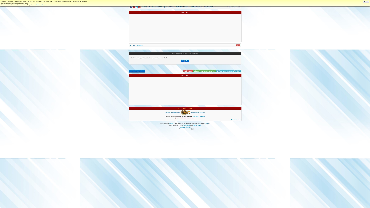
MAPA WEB (147, 7)
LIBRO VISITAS (210, 7)
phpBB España (197, 125)
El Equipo (189, 71)
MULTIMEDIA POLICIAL (182, 7)
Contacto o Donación (232, 7)
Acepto (366, 1)
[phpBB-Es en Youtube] (139, 7)
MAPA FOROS (158, 7)
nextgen (207, 124)
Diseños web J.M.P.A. (236, 119)
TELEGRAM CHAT (197, 7)
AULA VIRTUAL (169, 7)
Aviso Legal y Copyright (199, 116)
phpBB (171, 124)
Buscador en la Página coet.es (173, 112)
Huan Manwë (186, 125)
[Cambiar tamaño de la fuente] (238, 45)
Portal (133, 45)
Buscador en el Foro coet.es (198, 112)
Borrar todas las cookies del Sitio (205, 71)
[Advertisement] (185, 27)
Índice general (139, 45)
